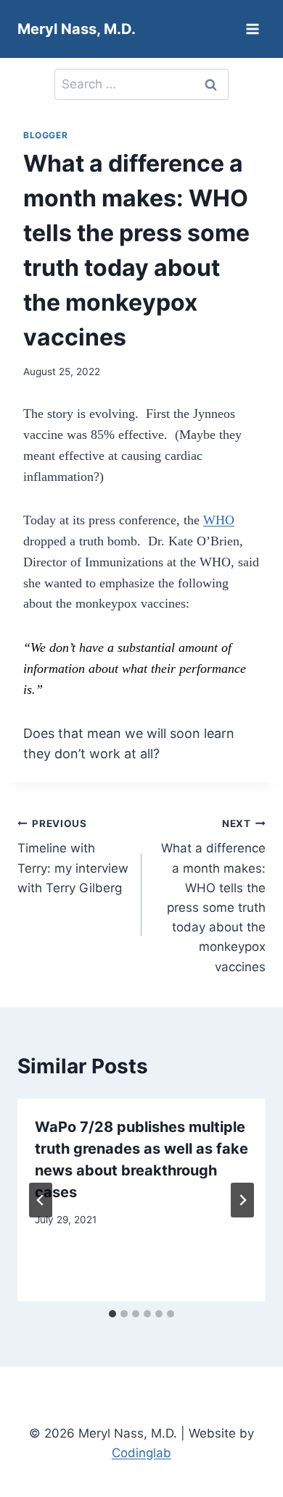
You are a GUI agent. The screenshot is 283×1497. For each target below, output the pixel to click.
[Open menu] (252, 28)
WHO (218, 520)
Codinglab (141, 1453)
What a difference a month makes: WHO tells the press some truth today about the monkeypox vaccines (213, 896)
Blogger (45, 135)
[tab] (112, 1313)
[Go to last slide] (40, 1200)
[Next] (242, 1200)
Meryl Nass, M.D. (76, 29)
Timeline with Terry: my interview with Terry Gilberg (72, 856)
